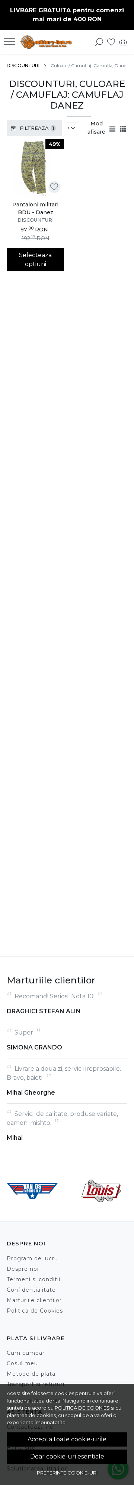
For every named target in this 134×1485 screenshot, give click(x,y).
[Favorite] (111, 41)
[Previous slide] (16, 1191)
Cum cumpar (26, 1353)
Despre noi (23, 1269)
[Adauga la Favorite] (54, 187)
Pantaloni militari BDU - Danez (35, 208)
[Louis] (101, 1204)
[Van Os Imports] (32, 1204)
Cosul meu (22, 1363)
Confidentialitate (31, 1289)
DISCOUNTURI (23, 65)
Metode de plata (31, 1373)
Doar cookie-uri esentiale (67, 1456)
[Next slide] (118, 1191)
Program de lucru (32, 1258)
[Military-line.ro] (47, 42)
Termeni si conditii (33, 1279)
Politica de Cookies (35, 1310)
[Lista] (113, 128)
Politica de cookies (82, 1408)
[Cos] (123, 41)
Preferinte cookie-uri (67, 1473)
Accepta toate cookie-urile (67, 1439)
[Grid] (123, 128)
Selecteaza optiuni (35, 260)
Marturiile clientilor (34, 1300)
